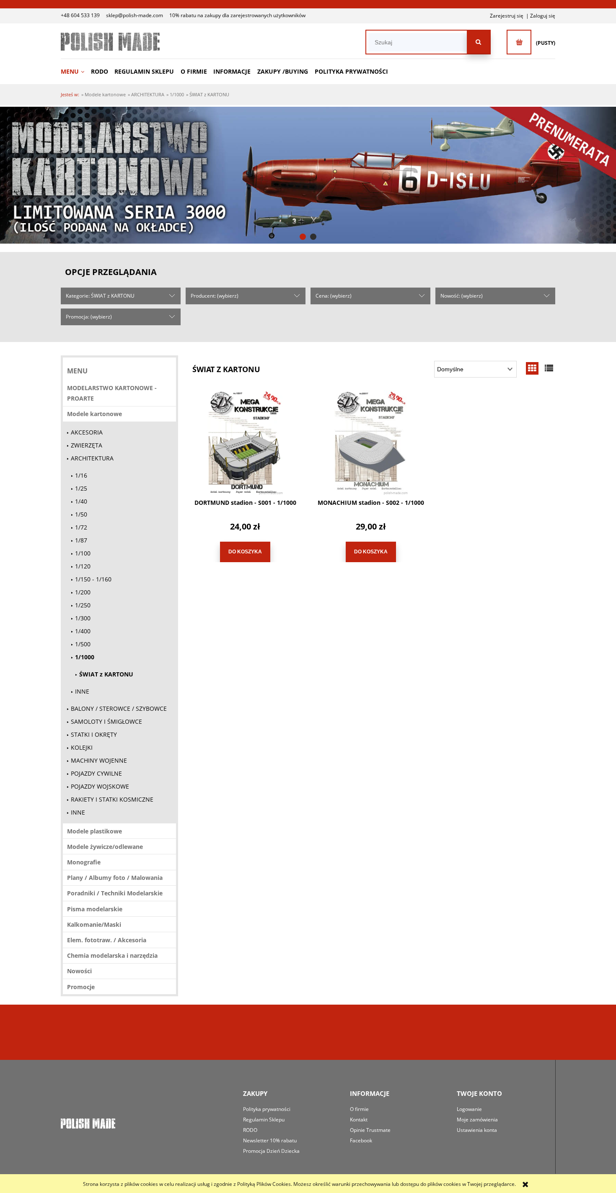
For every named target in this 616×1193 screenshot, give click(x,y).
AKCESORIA (87, 432)
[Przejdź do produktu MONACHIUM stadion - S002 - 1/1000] (371, 442)
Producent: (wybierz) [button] (214, 295)
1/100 (83, 553)
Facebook (361, 1140)
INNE (82, 691)
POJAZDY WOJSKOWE (100, 786)
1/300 (83, 618)
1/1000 (84, 657)
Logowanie (469, 1109)
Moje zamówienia (477, 1119)
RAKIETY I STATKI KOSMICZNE (112, 799)
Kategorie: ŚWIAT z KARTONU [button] (100, 295)
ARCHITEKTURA (92, 458)
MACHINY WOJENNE (99, 760)
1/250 (83, 605)
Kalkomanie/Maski (94, 924)
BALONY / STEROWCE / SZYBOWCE (119, 708)
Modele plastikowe (94, 831)
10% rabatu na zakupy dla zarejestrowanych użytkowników (237, 15)
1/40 (81, 501)
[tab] (303, 237)
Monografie (84, 862)
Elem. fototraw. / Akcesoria (106, 940)
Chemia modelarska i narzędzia (112, 955)
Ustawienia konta (477, 1130)
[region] (308, 175)
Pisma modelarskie (94, 909)
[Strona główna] (110, 42)
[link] (308, 175)
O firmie (359, 1109)
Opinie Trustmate (370, 1130)
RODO (250, 1130)
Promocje (81, 987)
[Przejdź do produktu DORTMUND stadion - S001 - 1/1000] (245, 442)
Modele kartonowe (94, 414)
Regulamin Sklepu (264, 1119)
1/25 (81, 488)
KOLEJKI (82, 747)
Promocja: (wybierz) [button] (89, 316)
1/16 (81, 475)
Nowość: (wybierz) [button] (461, 295)
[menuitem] (75, 71)
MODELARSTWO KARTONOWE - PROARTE (112, 393)
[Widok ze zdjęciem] (532, 368)
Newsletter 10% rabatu (270, 1140)
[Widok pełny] (549, 368)
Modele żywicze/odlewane (105, 847)
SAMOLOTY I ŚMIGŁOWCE (106, 721)
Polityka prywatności (266, 1109)
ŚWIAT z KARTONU (106, 674)
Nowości (79, 971)
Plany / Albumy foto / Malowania (115, 878)
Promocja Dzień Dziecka (271, 1150)
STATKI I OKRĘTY (94, 734)
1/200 (83, 592)
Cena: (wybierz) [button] (334, 295)
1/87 (81, 540)
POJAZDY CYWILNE (96, 773)
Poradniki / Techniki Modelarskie (115, 893)
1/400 (83, 631)
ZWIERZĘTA (86, 445)
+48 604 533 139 (80, 15)
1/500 (83, 644)
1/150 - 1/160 (93, 579)
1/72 (81, 527)
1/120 (83, 566)
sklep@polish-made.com (134, 15)
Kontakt (359, 1119)
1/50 (81, 514)
